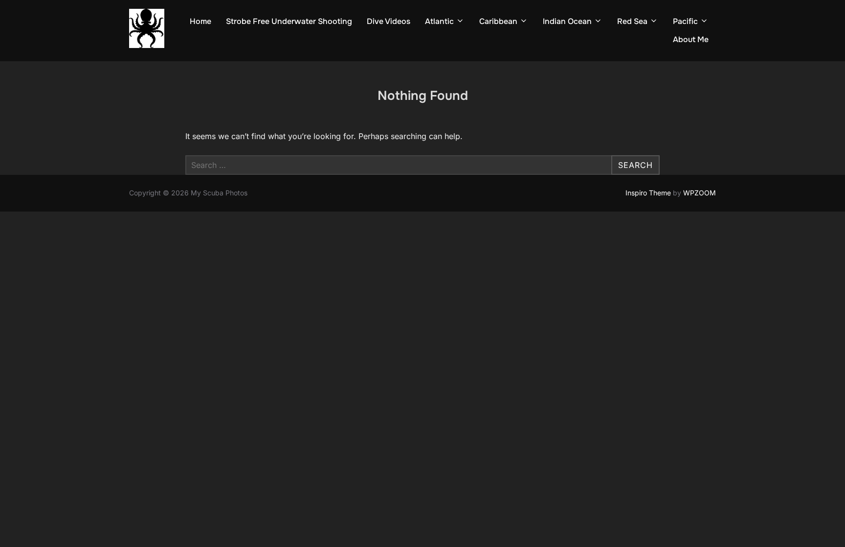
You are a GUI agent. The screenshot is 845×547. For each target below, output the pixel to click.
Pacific (685, 21)
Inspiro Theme (648, 193)
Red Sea (632, 21)
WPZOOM (699, 193)
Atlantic (439, 21)
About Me (691, 39)
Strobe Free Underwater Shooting (289, 21)
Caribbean (498, 21)
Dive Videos (388, 21)
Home (200, 21)
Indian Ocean (567, 21)
